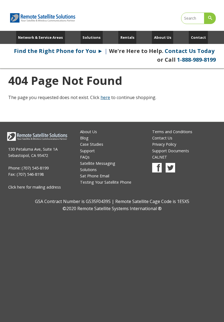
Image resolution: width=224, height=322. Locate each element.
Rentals (127, 37)
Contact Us (162, 138)
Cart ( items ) (188, 3)
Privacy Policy (164, 144)
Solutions (91, 37)
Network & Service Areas (40, 37)
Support (87, 150)
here (105, 97)
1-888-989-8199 (196, 59)
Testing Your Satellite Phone (105, 182)
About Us (162, 37)
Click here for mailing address (34, 187)
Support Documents (170, 150)
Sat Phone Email (94, 175)
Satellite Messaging (97, 163)
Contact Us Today (190, 51)
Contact (198, 37)
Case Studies (91, 144)
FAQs (85, 157)
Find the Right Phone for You (58, 51)
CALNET (159, 157)
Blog (84, 138)
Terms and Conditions (172, 131)
